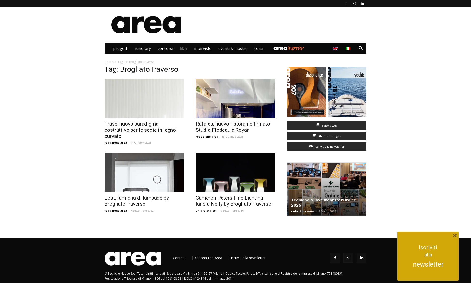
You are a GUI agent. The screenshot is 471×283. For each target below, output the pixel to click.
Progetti (120, 48)
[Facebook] (346, 3)
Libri (183, 48)
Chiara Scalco (206, 210)
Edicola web (329, 125)
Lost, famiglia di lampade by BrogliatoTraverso (137, 201)
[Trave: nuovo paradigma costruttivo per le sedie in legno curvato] (144, 98)
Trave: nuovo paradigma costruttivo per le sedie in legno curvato (140, 130)
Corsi (258, 48)
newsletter (428, 264)
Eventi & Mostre (233, 48)
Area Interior (289, 48)
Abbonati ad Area (208, 257)
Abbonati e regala (329, 136)
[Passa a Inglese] (336, 48)
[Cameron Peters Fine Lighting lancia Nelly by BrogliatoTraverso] (235, 172)
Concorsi (165, 48)
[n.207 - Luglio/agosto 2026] (306, 93)
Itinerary (143, 48)
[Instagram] (354, 3)
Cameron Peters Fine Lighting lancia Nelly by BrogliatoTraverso (233, 201)
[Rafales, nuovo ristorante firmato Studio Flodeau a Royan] (235, 98)
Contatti (179, 257)
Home (109, 62)
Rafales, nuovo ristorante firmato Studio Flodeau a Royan (233, 127)
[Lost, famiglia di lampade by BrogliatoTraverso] (144, 172)
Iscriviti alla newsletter (329, 146)
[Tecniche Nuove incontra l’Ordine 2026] (326, 189)
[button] (360, 49)
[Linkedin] (362, 3)
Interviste (202, 48)
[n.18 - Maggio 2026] (347, 93)
